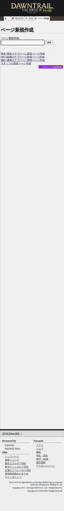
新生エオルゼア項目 (15, 463)
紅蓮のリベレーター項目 (18, 470)
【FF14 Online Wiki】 (10, 433)
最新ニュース (12, 460)
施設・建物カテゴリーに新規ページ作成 (23, 60)
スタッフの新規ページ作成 (16, 63)
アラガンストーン (45, 465)
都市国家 (40, 462)
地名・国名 (42, 455)
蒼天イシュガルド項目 (17, 466)
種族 (38, 452)
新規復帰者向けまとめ (17, 473)
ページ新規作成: (10, 38)
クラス (39, 445)
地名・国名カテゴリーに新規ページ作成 (23, 53)
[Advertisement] (32, 105)
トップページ (12, 456)
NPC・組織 (42, 459)
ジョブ (39, 448)
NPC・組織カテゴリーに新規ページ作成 (23, 57)
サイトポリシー (13, 477)
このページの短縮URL (52, 66)
